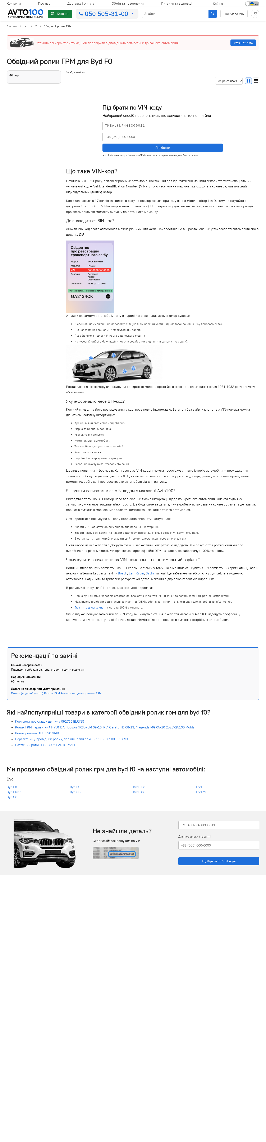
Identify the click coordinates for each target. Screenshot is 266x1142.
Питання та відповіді (176, 3)
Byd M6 (201, 792)
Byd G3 (75, 792)
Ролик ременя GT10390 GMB (37, 733)
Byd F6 (201, 787)
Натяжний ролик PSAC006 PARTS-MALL (45, 745)
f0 (36, 26)
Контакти (14, 3)
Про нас (44, 3)
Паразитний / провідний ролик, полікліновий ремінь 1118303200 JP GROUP (73, 739)
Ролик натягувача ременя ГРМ (81, 693)
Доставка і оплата (80, 3)
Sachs (150, 573)
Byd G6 (138, 792)
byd (25, 26)
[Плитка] (248, 80)
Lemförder (136, 573)
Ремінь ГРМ (52, 693)
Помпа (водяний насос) (27, 693)
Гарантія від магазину (88, 607)
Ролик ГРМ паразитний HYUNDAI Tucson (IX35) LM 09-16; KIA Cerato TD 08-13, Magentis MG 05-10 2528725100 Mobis (104, 727)
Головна (12, 26)
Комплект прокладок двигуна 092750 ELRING (49, 721)
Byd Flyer (14, 792)
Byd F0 (12, 787)
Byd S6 (12, 797)
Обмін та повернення (128, 3)
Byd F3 (75, 787)
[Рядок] (256, 80)
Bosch (122, 573)
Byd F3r (139, 787)
